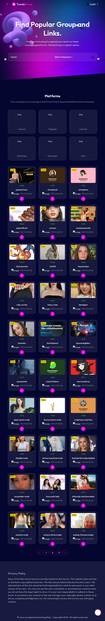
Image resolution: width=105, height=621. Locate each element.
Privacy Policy (17, 573)
